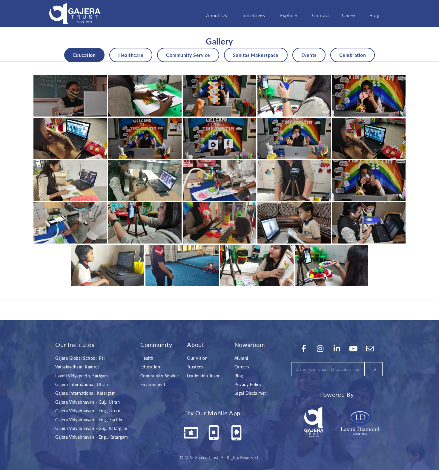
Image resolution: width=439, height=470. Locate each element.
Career (349, 15)
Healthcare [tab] (130, 54)
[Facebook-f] (303, 348)
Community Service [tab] (188, 54)
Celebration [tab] (352, 54)
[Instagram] (320, 348)
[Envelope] (370, 348)
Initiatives (253, 15)
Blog (374, 15)
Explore (288, 15)
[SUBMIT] (373, 369)
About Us (216, 15)
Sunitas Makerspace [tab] (256, 54)
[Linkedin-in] (336, 348)
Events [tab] (309, 54)
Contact (321, 15)
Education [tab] (84, 54)
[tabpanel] (219, 180)
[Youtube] (353, 348)
